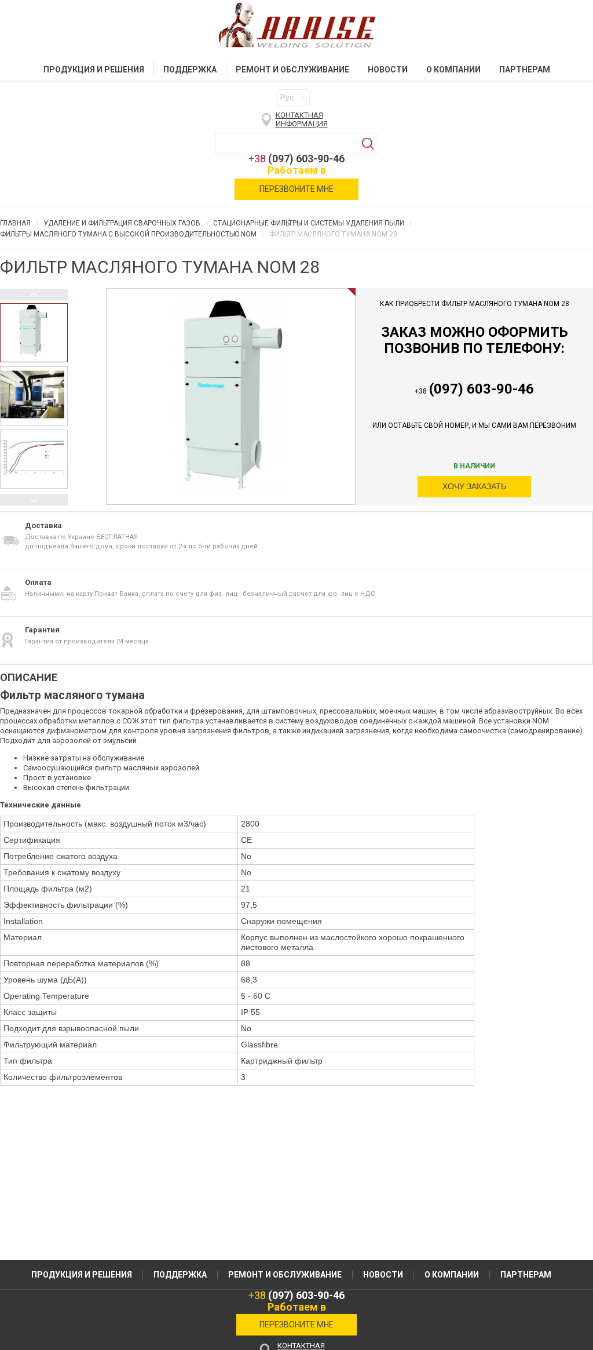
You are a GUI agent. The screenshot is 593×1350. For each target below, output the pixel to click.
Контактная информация (302, 119)
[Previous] (34, 294)
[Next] (34, 499)
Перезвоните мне (296, 189)
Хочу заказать (474, 486)
